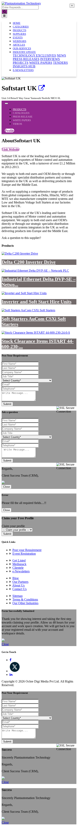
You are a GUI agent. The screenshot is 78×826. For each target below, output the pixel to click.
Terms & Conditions (25, 599)
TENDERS (60, 62)
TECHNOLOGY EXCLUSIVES (34, 55)
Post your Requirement (26, 550)
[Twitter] (15, 671)
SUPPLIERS (19, 33)
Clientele (18, 567)
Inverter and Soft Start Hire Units (36, 301)
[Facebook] (10, 660)
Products (19, 109)
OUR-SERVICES (22, 48)
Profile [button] (9, 130)
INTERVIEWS (50, 59)
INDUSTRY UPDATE (24, 52)
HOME (16, 23)
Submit (7, 404)
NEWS (61, 55)
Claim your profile (13, 526)
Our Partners (20, 581)
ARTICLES (19, 44)
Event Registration (24, 553)
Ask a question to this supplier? (21, 238)
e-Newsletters (23, 70)
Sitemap (17, 596)
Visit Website (10, 149)
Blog (15, 578)
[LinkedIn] (11, 674)
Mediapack (19, 564)
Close (6, 486)
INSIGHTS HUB (24, 66)
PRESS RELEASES (26, 59)
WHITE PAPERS (40, 62)
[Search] (4, 11)
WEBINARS (19, 41)
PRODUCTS (19, 30)
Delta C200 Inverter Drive (29, 262)
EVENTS (18, 37)
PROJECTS (20, 62)
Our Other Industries (25, 603)
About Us (18, 585)
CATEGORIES (21, 26)
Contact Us (19, 589)
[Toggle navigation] (4, 16)
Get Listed (19, 560)
